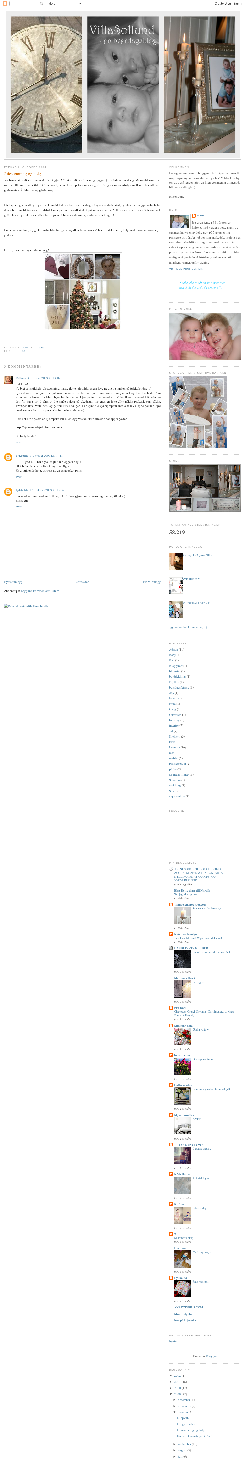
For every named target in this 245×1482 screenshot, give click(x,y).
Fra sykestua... (201, 1281)
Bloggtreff (176, 665)
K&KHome (182, 1174)
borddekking (177, 676)
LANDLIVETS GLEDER (191, 948)
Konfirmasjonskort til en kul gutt (211, 1089)
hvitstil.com (182, 1055)
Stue (172, 791)
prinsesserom (177, 763)
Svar (18, 442)
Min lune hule (183, 1025)
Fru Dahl (180, 1007)
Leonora (174, 747)
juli (180, 1456)
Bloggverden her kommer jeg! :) (186, 627)
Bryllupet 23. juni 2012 (197, 555)
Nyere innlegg (13, 581)
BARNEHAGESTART (196, 603)
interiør (174, 725)
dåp (171, 693)
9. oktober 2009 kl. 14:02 (44, 378)
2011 (178, 1382)
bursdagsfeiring (179, 687)
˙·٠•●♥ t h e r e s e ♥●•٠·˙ (190, 1144)
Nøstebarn (175, 1341)
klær (172, 742)
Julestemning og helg (191, 1430)
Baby (172, 654)
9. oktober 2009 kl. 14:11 (46, 455)
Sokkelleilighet (179, 774)
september (185, 1444)
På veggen (198, 982)
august (182, 1450)
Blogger (211, 1356)
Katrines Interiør (185, 934)
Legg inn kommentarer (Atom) (40, 591)
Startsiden (82, 581)
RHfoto (179, 1204)
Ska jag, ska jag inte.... (187, 894)
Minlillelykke (183, 1313)
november (185, 1406)
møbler (173, 758)
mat (171, 753)
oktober (183, 1412)
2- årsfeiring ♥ (201, 1178)
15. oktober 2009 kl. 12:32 (47, 490)
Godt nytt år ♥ (201, 1029)
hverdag (174, 720)
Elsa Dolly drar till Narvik (192, 890)
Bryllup (174, 682)
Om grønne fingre (203, 1059)
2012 (178, 1375)
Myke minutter (184, 1114)
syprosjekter (177, 796)
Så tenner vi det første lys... (208, 908)
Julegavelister (186, 1424)
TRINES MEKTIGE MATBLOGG (197, 868)
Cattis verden (183, 1085)
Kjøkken (174, 736)
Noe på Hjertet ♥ (185, 1320)
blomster (174, 671)
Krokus (197, 1119)
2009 (178, 1394)
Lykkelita (22, 455)
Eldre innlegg (152, 581)
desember (184, 1400)
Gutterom (175, 715)
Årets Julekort (191, 579)
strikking (175, 785)
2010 (178, 1388)
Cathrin (21, 378)
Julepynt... (183, 1417)
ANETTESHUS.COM (188, 1307)
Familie (174, 698)
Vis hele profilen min (186, 269)
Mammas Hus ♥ (184, 978)
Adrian (173, 649)
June (200, 215)
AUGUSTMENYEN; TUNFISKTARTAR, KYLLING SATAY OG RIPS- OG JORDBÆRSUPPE (199, 876)
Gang (172, 709)
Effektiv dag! (200, 1208)
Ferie (172, 704)
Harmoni (180, 1248)
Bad (171, 660)
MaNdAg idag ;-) (202, 1252)
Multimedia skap (183, 1238)
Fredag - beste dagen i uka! (194, 1436)
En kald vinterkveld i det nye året (211, 952)
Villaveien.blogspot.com (190, 904)
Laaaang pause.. (202, 1148)
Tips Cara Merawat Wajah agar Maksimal (198, 938)
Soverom (175, 780)
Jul (24, 351)
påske (173, 769)
